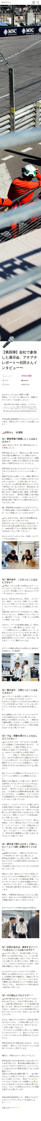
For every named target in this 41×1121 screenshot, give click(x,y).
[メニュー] (33, 2)
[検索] (38, 2)
